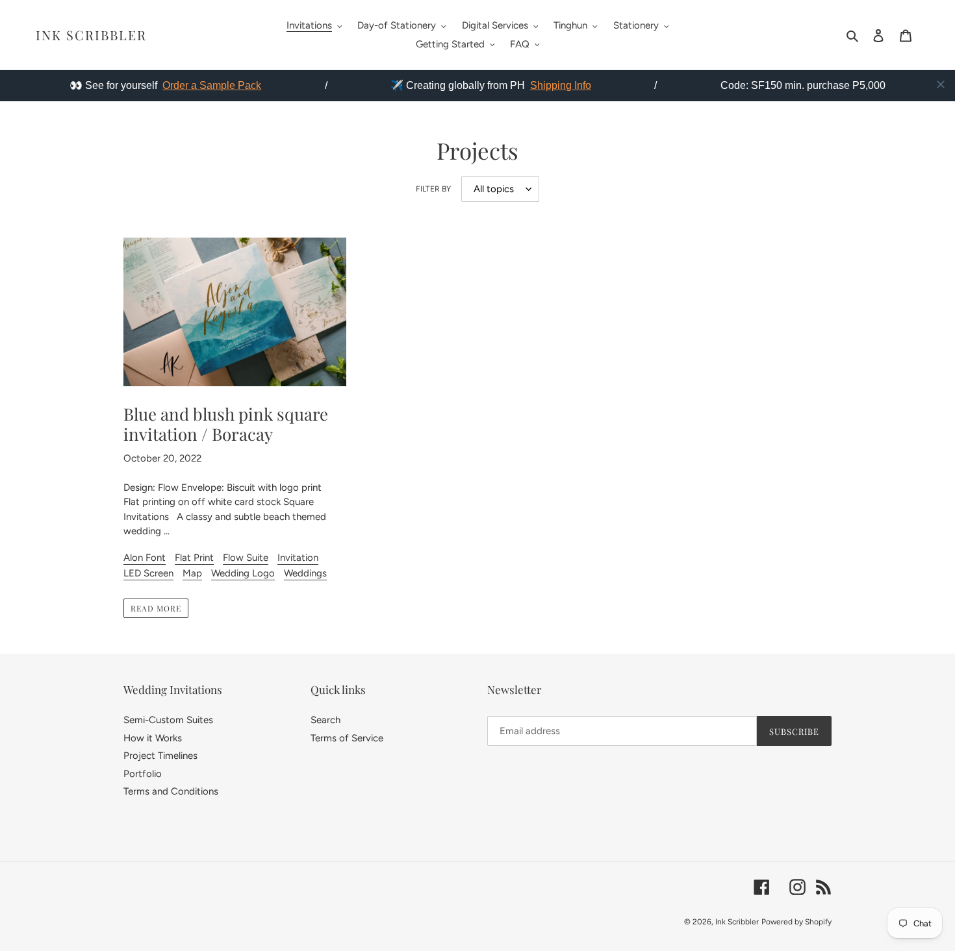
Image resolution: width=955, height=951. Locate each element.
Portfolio (142, 774)
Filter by (433, 188)
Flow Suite (245, 557)
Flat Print (194, 557)
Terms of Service (347, 738)
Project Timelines (160, 755)
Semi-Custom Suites (168, 720)
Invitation (297, 557)
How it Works (152, 738)
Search (325, 720)
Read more (156, 608)
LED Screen (148, 573)
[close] (940, 84)
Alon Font (144, 557)
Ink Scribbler (91, 35)
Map (192, 573)
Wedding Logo (243, 573)
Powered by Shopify (796, 921)
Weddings (305, 573)
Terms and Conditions (170, 791)
